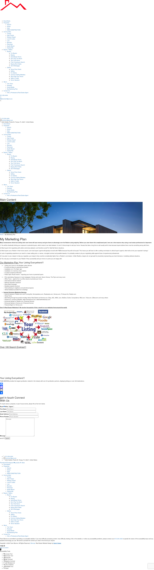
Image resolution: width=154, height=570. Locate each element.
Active (9, 26)
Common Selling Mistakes (18, 75)
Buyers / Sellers (8, 49)
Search (9, 24)
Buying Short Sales (16, 64)
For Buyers (14, 53)
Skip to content (4, 548)
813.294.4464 (4, 95)
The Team (10, 83)
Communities (7, 32)
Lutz (8, 41)
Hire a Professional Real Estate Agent (17, 92)
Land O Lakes (11, 39)
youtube (17, 462)
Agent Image (57, 543)
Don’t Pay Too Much (16, 58)
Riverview (10, 44)
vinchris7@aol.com (7, 120)
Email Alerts (7, 21)
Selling (12, 71)
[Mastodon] (77, 387)
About (5, 82)
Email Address (4, 414)
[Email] (77, 390)
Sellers (9, 67)
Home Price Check (16, 69)
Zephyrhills (10, 48)
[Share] (77, 392)
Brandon (9, 42)
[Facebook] (77, 384)
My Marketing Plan (12, 89)
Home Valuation (15, 80)
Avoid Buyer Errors (16, 57)
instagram (10, 462)
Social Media (10, 87)
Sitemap (32, 543)
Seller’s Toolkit (15, 78)
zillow (23, 462)
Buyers (9, 51)
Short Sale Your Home (17, 76)
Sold (8, 28)
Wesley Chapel (11, 37)
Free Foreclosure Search (18, 62)
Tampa (9, 33)
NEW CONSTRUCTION (13, 30)
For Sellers (14, 73)
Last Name (3, 411)
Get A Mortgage (15, 66)
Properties (6, 23)
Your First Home (15, 60)
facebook (3, 462)
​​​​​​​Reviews (9, 85)
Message (2, 436)
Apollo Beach (11, 46)
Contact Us (7, 91)
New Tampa (10, 35)
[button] (0, 549)
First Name (3, 409)
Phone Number (4, 416)
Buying (13, 55)
